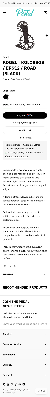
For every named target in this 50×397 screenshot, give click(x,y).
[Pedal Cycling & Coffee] (25, 12)
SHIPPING (8, 274)
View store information (16, 156)
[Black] (6, 97)
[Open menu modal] (4, 12)
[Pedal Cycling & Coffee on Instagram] (8, 384)
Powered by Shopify (9, 393)
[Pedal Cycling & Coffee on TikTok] (15, 384)
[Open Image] (25, 35)
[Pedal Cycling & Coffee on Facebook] (4, 384)
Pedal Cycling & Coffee (22, 390)
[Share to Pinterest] (5, 266)
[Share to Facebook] (15, 266)
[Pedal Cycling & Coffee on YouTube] (19, 384)
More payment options (25, 122)
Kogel (6, 57)
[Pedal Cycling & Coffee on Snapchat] (12, 384)
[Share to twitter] (10, 266)
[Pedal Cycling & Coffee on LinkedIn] (23, 384)
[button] (46, 35)
